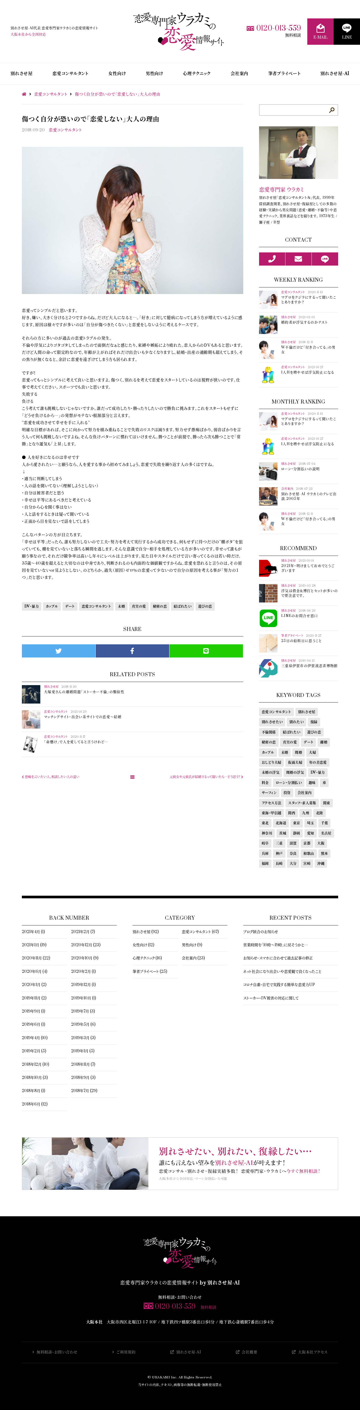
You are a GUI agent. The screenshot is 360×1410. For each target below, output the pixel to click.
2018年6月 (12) (34, 1104)
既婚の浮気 (295, 772)
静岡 (296, 833)
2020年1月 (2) (34, 984)
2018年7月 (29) (84, 1090)
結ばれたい (182, 606)
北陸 (319, 813)
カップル (52, 606)
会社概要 (249, 1352)
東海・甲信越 (271, 813)
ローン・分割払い (289, 782)
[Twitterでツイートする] (58, 650)
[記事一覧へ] (132, 777)
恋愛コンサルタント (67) (200, 931)
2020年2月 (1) (83, 971)
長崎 (279, 863)
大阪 (320, 843)
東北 (265, 823)
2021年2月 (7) (83, 931)
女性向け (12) (143, 945)
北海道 (281, 823)
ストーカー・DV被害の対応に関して (271, 998)
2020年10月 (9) (84, 958)
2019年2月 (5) (34, 1051)
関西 (291, 813)
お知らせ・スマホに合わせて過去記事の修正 (278, 958)
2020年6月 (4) (34, 971)
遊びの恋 (205, 606)
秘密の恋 (160, 606)
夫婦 (312, 752)
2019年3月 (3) (83, 1037)
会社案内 (239, 74)
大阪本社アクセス (313, 1352)
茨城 (282, 833)
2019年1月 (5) (82, 1051)
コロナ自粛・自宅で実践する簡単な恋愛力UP (279, 984)
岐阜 (265, 843)
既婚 (298, 752)
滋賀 (293, 843)
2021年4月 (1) (33, 931)
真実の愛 (139, 606)
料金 (265, 782)
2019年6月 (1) (33, 1024)
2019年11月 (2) (34, 998)
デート (70, 606)
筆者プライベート (284, 74)
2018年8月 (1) (33, 1090)
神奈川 (267, 833)
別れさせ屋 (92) (146, 931)
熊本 (324, 853)
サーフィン (269, 792)
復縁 (314, 722)
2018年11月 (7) (83, 1064)
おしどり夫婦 (271, 762)
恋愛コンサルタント (70, 74)
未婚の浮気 (270, 772)
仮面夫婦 (295, 762)
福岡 (265, 863)
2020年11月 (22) (36, 958)
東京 (296, 823)
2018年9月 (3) (83, 1077)
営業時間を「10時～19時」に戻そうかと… (275, 945)
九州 (305, 813)
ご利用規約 (126, 1352)
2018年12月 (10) (35, 1064)
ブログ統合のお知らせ (260, 931)
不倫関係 (269, 732)
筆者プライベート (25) (150, 971)
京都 (306, 843)
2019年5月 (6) (83, 1024)
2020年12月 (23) (85, 945)
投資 (287, 792)
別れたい (296, 722)
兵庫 (265, 853)
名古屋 (326, 833)
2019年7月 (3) (83, 1011)
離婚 (323, 742)
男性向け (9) (192, 945)
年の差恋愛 (318, 762)
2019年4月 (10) (34, 1037)
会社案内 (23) (193, 958)
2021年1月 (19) (34, 945)
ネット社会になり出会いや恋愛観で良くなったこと (282, 971)
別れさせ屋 (22, 74)
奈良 (293, 853)
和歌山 (308, 853)
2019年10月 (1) (83, 998)
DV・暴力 (32, 606)
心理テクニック (197, 74)
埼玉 (310, 823)
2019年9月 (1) (33, 1011)
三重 (279, 843)
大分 (293, 863)
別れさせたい (272, 722)
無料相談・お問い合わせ (57, 1352)
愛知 (310, 833)
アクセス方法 (271, 803)
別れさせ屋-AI (334, 74)
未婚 (121, 606)
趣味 (312, 782)
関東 (326, 803)
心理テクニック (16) (147, 958)
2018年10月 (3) (35, 1077)
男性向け (154, 74)
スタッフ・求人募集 (302, 803)
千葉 (324, 823)
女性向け (117, 74)
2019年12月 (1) (83, 984)
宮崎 (306, 863)
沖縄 (320, 863)
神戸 (279, 853)
